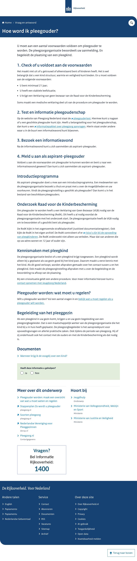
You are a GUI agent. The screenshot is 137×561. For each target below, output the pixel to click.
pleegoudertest (82, 118)
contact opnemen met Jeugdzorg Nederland (41, 283)
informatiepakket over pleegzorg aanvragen (61, 126)
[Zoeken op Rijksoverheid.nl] (131, 23)
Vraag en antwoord (25, 22)
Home (8, 22)
